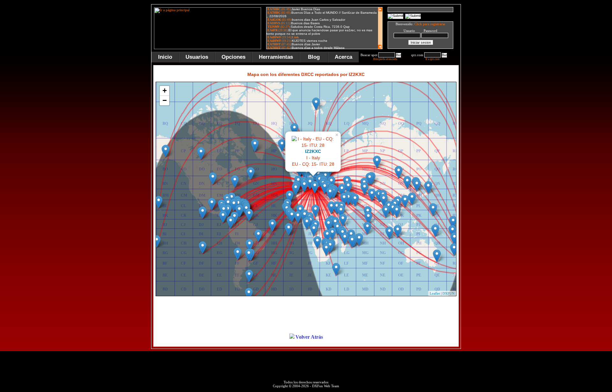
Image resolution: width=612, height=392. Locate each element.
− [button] (165, 100)
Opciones (233, 57)
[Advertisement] (492, 100)
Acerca (343, 57)
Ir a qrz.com (433, 59)
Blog (313, 57)
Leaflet (435, 293)
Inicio (165, 57)
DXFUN (448, 293)
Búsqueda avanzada (385, 59)
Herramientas (276, 57)
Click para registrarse (429, 24)
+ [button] (165, 90)
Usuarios (197, 57)
